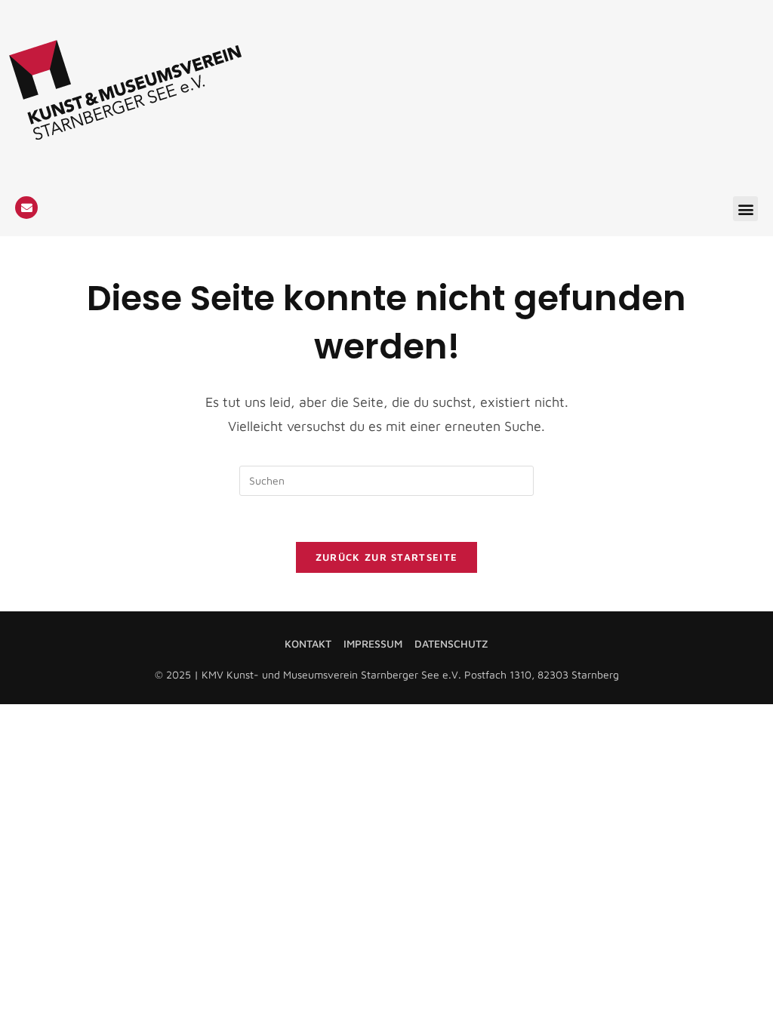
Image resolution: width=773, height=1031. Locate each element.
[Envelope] (26, 207)
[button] (745, 208)
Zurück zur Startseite (386, 557)
